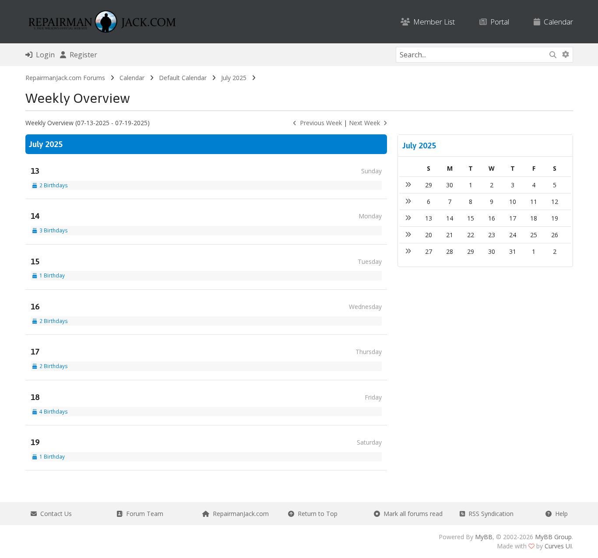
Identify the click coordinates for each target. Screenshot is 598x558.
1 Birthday (51, 275)
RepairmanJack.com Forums (65, 78)
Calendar (556, 22)
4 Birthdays (52, 411)
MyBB (483, 537)
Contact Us (54, 513)
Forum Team (143, 513)
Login (43, 55)
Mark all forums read (411, 513)
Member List (432, 22)
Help (560, 513)
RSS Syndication (489, 513)
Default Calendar (183, 78)
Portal (498, 22)
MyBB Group (553, 537)
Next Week (366, 123)
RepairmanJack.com (239, 513)
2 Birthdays (52, 185)
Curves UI (558, 546)
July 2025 (233, 78)
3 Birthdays (52, 230)
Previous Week (319, 123)
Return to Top (316, 513)
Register (81, 55)
